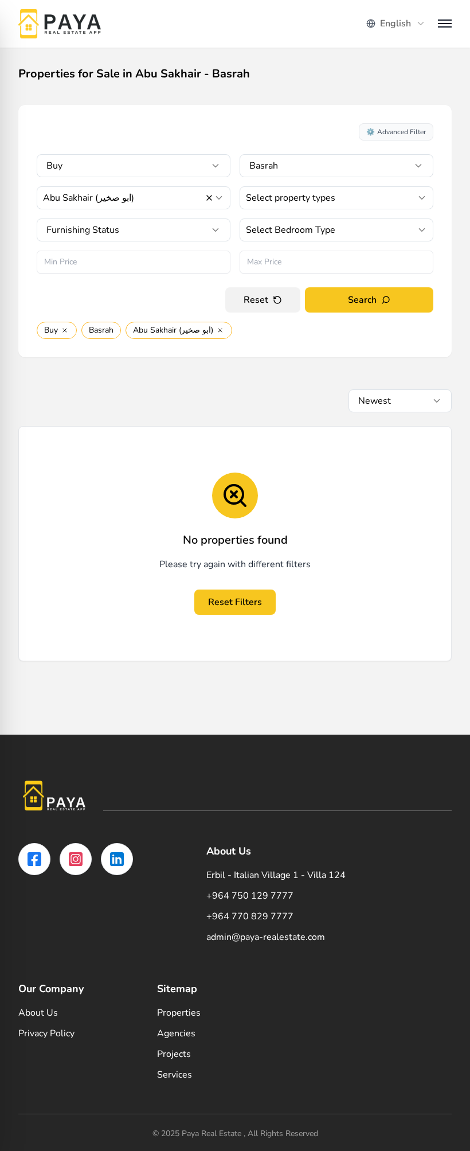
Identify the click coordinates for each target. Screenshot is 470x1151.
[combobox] (396, 23)
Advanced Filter (396, 131)
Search (362, 300)
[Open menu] (445, 23)
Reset (256, 300)
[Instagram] (76, 859)
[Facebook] (34, 859)
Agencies (176, 1033)
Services (174, 1074)
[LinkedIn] (117, 859)
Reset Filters (235, 602)
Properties (179, 1012)
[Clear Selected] (209, 197)
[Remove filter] (64, 330)
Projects (174, 1054)
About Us (38, 1012)
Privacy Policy (46, 1033)
